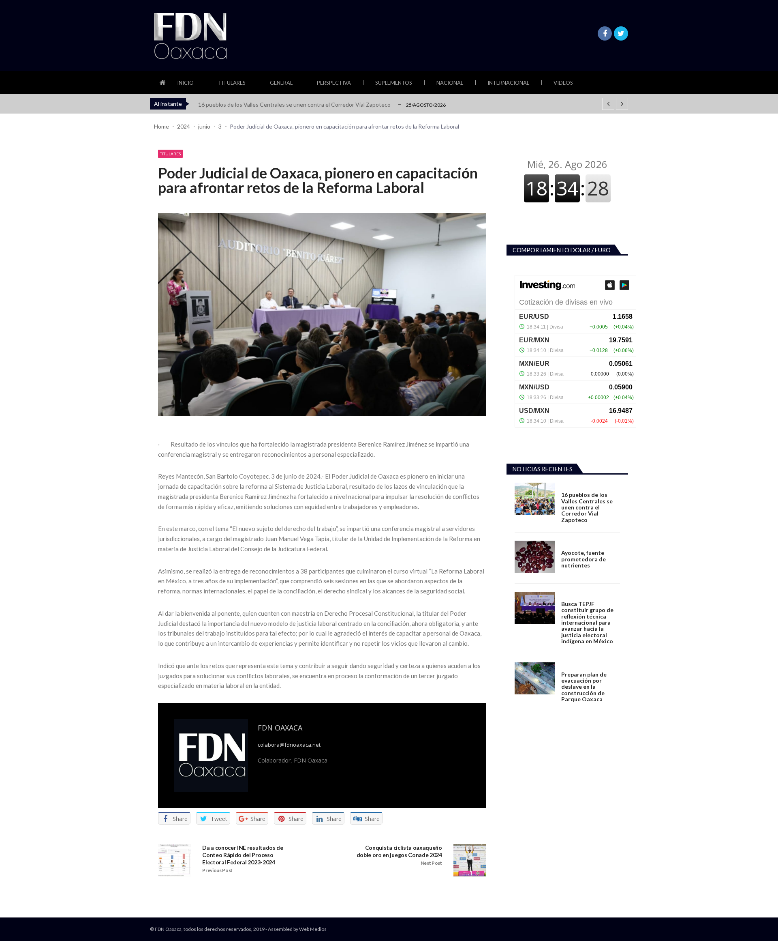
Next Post (431, 863)
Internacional (508, 82)
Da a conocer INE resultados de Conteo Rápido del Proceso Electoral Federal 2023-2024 (242, 855)
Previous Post (217, 870)
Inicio (185, 82)
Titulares (232, 82)
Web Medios (313, 929)
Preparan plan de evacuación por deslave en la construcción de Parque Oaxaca (584, 687)
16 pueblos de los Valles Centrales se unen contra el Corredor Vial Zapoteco (294, 104)
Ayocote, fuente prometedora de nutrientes (583, 559)
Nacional (449, 82)
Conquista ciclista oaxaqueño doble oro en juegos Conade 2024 (399, 851)
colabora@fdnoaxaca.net (289, 745)
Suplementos (393, 82)
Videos (563, 82)
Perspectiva (334, 82)
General (281, 82)
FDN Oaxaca (280, 728)
